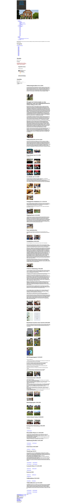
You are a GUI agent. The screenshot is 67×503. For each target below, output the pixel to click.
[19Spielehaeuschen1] (30, 239)
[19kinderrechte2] (37, 336)
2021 (20, 30)
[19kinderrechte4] (37, 345)
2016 (20, 33)
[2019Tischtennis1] (37, 396)
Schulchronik (21, 24)
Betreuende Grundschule (22, 22)
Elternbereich (19, 25)
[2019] (30, 400)
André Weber (21, 495)
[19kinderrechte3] (30, 345)
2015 (18, 53)
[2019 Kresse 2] (33, 449)
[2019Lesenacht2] (29, 470)
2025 (20, 27)
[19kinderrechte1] (30, 336)
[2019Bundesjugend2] (37, 409)
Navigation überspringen (19, 19)
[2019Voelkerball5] (29, 493)
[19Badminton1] (30, 213)
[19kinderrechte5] (30, 355)
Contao (25, 495)
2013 (20, 35)
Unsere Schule (19, 21)
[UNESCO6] (37, 320)
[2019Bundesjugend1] (30, 409)
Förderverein (19, 39)
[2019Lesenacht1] (34, 468)
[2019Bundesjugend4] (37, 415)
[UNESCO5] (30, 320)
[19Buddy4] (30, 199)
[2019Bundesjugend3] (30, 415)
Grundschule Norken (19, 494)
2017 (20, 32)
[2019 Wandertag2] (34, 462)
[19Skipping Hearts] (30, 228)
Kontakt (19, 36)
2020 (18, 50)
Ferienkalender (18, 499)
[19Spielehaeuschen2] (37, 239)
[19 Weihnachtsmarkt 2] (37, 152)
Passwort (18, 82)
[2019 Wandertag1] (29, 462)
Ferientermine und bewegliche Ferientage (24, 38)
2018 (18, 51)
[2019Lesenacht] (29, 468)
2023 (18, 48)
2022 (20, 29)
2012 (18, 55)
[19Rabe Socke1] (30, 163)
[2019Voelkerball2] (34, 490)
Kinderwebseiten (19, 500)
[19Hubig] (30, 137)
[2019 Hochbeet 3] (29, 444)
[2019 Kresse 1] (29, 449)
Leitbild (20, 23)
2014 (20, 34)
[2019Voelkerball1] (29, 490)
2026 (18, 46)
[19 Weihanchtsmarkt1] (30, 153)
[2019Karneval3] (29, 476)
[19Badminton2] (37, 212)
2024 (20, 28)
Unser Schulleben (20, 26)
